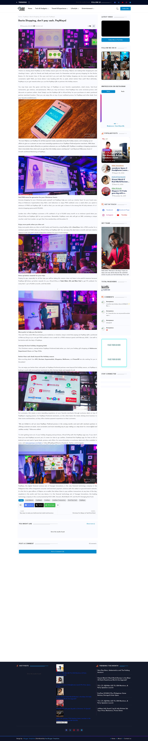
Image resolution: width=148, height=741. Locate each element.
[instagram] (126, 2)
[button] (117, 9)
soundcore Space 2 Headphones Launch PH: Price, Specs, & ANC (120, 169)
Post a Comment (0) (57, 551)
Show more (90, 523)
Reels (122, 91)
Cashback (39, 500)
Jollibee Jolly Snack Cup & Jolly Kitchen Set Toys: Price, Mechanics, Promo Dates (112, 709)
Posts (108, 91)
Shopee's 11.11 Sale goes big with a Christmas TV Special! (119, 192)
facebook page (124, 210)
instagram (109, 215)
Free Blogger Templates (52, 738)
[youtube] (122, 2)
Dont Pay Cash (72, 500)
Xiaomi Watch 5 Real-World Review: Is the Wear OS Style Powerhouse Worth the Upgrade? (121, 181)
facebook (109, 210)
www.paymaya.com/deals (33, 443)
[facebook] (115, 2)
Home (30, 8)
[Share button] (58, 505)
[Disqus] (57, 581)
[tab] (30, 8)
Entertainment (87, 8)
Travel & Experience (59, 8)
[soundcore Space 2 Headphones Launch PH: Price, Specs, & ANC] (106, 168)
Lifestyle (74, 8)
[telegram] (130, 2)
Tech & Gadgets (41, 8)
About (120, 738)
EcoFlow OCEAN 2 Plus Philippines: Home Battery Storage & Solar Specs (111, 694)
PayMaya (25, 16)
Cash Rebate (29, 500)
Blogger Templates (29, 738)
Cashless (47, 500)
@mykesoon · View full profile (115, 126)
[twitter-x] (118, 2)
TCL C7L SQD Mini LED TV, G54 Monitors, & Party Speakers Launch (112, 686)
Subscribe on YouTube (115, 40)
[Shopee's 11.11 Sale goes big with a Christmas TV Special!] (106, 191)
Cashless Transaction (59, 500)
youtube (124, 215)
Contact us (127, 738)
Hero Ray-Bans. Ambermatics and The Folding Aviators (113, 671)
